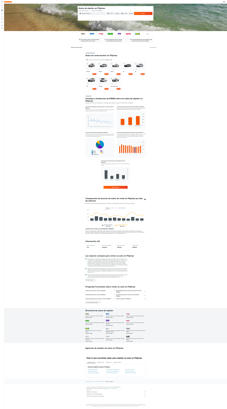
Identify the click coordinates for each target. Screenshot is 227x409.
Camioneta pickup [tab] (121, 207)
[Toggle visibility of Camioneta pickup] (95, 154)
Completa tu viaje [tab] (100, 362)
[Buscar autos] (2, 10)
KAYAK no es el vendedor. (92, 391)
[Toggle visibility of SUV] (101, 152)
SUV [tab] (112, 207)
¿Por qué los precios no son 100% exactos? (95, 396)
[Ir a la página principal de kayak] (8, 2)
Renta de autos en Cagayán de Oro (113, 371)
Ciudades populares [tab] (91, 362)
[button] (2, 2)
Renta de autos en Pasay (129, 369)
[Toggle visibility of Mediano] (94, 151)
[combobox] (84, 10)
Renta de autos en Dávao (92, 371)
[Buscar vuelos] (2, 5)
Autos (94, 381)
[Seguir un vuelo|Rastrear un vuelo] (2, 16)
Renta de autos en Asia (100, 381)
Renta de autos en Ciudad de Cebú (113, 369)
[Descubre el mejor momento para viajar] (2, 19)
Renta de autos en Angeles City (93, 372)
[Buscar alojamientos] (2, 8)
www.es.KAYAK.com (88, 381)
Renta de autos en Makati (129, 371)
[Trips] (2, 22)
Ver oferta (94, 74)
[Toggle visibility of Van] (101, 151)
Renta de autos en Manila (92, 369)
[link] (116, 187)
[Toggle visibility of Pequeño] (94, 152)
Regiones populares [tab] (117, 362)
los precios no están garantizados (112, 388)
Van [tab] (115, 207)
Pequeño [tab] (107, 207)
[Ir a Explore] (2, 14)
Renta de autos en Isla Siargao (130, 372)
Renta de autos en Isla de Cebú (112, 372)
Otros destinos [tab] (108, 362)
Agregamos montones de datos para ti (94, 394)
